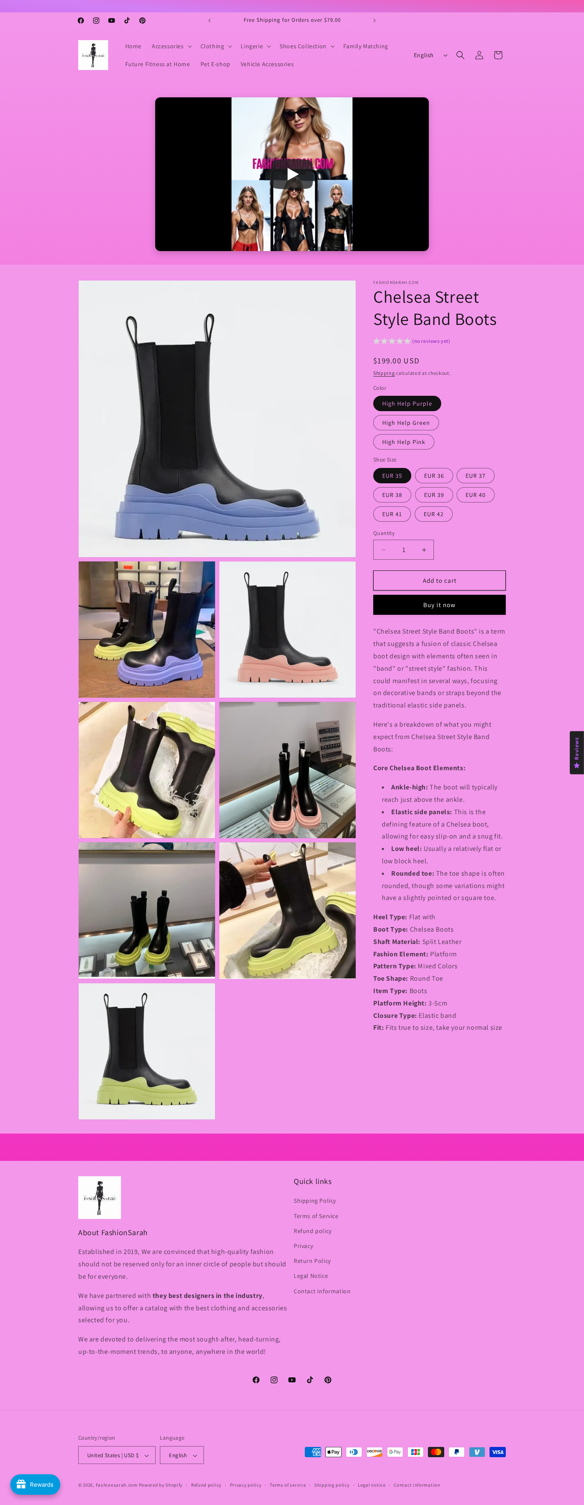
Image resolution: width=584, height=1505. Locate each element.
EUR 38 (392, 495)
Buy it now (439, 605)
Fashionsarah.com (117, 1485)
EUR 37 (476, 475)
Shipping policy (332, 1485)
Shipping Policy (315, 1201)
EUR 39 (434, 495)
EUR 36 (434, 475)
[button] (171, 46)
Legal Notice (311, 1276)
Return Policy (312, 1261)
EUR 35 (392, 475)
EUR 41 (392, 514)
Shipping (384, 373)
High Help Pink (403, 442)
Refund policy (313, 1231)
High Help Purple (407, 404)
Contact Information (322, 1291)
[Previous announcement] (209, 20)
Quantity (384, 533)
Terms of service (288, 1485)
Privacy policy (246, 1485)
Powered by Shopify (161, 1485)
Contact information (417, 1485)
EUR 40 (476, 495)
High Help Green (406, 423)
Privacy (303, 1246)
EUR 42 (434, 514)
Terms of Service (316, 1216)
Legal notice (371, 1485)
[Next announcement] (374, 20)
